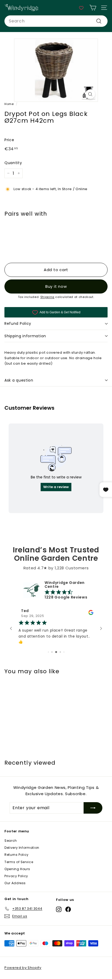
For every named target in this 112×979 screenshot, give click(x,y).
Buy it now (56, 286)
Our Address (15, 883)
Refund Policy (17, 323)
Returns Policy (16, 854)
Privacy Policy (16, 876)
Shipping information (25, 336)
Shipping (47, 297)
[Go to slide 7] (56, 652)
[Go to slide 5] (48, 652)
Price (9, 139)
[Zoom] (90, 94)
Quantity (13, 162)
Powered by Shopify (22, 967)
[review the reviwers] (78, 613)
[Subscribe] (93, 808)
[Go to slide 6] (52, 652)
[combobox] (56, 21)
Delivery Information (21, 847)
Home (9, 104)
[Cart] (93, 7)
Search (10, 840)
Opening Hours (17, 869)
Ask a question (18, 380)
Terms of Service (18, 862)
